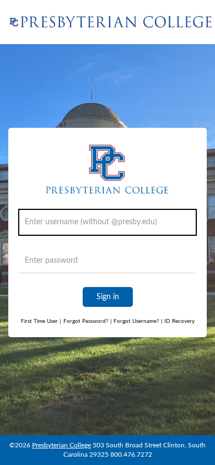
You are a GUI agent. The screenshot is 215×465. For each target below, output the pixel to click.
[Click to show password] (185, 263)
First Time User (41, 321)
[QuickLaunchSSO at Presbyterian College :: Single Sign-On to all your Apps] (111, 22)
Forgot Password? (85, 321)
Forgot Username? (134, 321)
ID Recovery (178, 321)
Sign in (107, 297)
